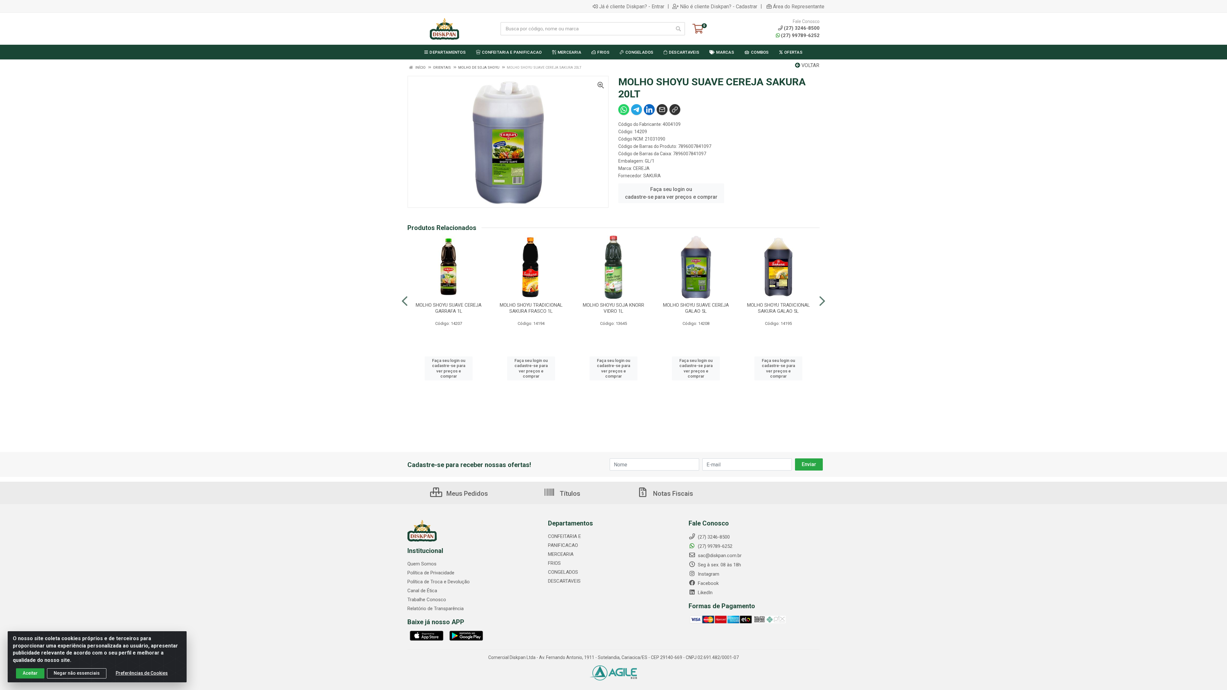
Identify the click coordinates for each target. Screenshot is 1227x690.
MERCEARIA (561, 554)
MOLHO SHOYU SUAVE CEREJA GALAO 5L (696, 308)
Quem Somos (421, 564)
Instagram (708, 574)
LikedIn (705, 592)
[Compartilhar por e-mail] (662, 109)
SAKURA (652, 175)
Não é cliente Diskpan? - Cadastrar (718, 6)
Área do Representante (798, 6)
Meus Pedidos (466, 493)
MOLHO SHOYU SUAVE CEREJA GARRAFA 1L (449, 308)
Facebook (708, 583)
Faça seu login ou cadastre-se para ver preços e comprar (671, 193)
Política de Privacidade (430, 573)
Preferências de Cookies (142, 673)
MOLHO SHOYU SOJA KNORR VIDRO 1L (613, 308)
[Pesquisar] (678, 28)
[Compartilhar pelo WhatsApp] (623, 109)
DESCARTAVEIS (564, 581)
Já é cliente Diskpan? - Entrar (631, 6)
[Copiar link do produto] (674, 109)
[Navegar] (404, 301)
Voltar (809, 65)
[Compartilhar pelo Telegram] (636, 109)
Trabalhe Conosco (426, 599)
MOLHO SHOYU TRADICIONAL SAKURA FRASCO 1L (531, 308)
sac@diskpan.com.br (719, 555)
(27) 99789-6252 (800, 35)
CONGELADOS (563, 572)
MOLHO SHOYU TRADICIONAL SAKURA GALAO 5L (778, 308)
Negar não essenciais (77, 673)
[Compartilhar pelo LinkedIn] (649, 109)
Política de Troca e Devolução (438, 582)
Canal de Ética (422, 591)
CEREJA (641, 168)
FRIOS (554, 563)
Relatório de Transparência (435, 608)
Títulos (569, 493)
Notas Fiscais (672, 493)
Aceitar (30, 673)
